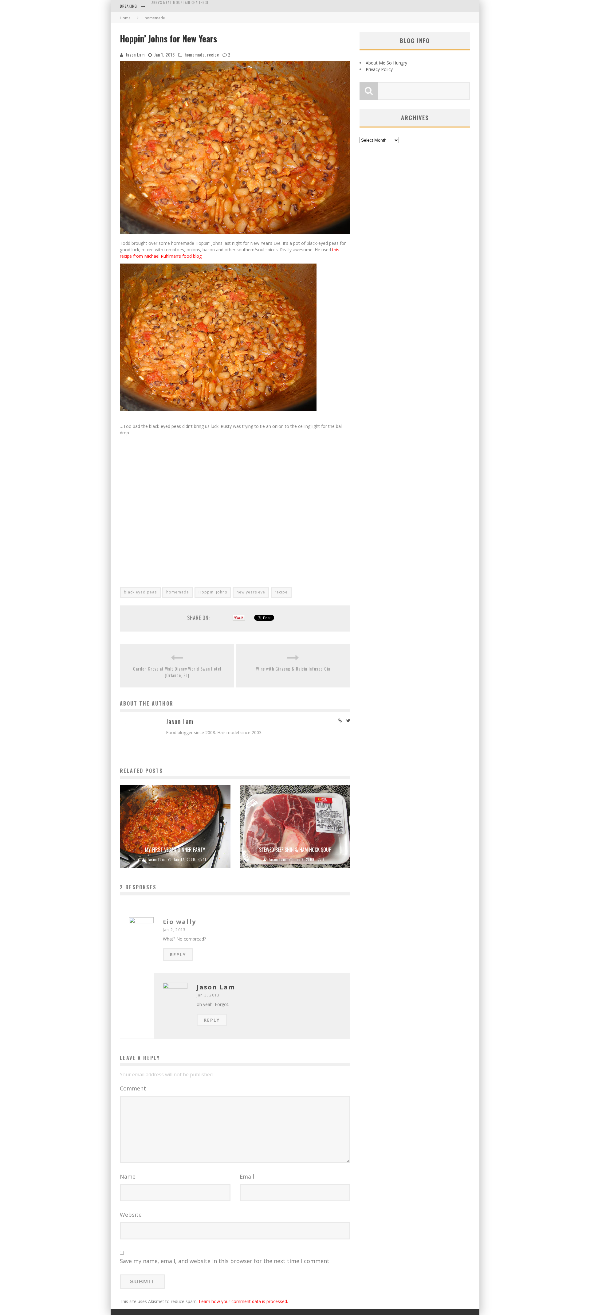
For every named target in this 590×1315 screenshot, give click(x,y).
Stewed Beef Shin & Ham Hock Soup (295, 849)
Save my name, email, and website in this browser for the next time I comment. (225, 1261)
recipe (213, 54)
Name (128, 1176)
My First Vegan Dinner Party (175, 849)
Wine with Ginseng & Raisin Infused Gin (293, 668)
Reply (178, 954)
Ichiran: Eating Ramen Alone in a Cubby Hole (190, 6)
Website (131, 1214)
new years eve (251, 592)
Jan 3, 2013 (208, 995)
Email (247, 1176)
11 (204, 859)
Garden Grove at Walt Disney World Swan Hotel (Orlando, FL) (177, 671)
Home (125, 18)
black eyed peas (140, 592)
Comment (133, 1088)
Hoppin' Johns (213, 592)
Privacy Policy (379, 69)
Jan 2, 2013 (174, 929)
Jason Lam (135, 54)
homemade (195, 54)
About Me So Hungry (386, 63)
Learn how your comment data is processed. (243, 1301)
